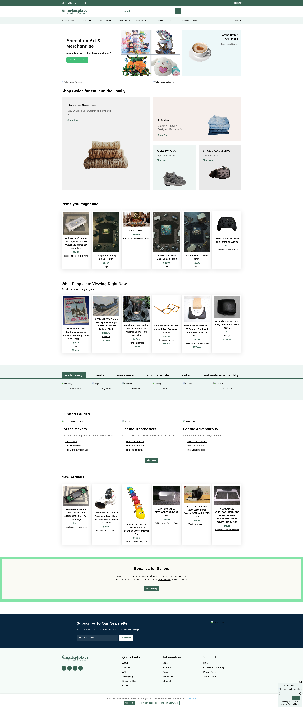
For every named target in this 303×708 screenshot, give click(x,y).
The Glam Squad (135, 441)
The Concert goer (196, 449)
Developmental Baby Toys (136, 542)
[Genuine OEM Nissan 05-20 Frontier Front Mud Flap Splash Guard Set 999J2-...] (196, 324)
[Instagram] (80, 668)
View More (151, 460)
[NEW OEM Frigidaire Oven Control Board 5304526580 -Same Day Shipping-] (76, 514)
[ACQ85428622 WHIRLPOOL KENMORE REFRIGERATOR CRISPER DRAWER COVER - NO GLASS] (227, 514)
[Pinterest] (75, 668)
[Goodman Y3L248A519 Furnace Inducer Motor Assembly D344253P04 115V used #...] (106, 514)
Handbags (159, 20)
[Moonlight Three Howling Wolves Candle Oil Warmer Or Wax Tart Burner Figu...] (136, 324)
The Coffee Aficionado (76, 449)
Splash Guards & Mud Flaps (197, 343)
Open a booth (164, 579)
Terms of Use (209, 676)
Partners (167, 667)
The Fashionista (134, 449)
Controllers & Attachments (227, 249)
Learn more (191, 698)
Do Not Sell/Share (169, 703)
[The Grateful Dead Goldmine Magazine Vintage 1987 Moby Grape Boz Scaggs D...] (76, 324)
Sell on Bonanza (69, 3)
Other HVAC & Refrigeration (106, 530)
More (195, 20)
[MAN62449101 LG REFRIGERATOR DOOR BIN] (166, 514)
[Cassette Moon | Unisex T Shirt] (196, 240)
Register (237, 3)
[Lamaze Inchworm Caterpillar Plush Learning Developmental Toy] (136, 514)
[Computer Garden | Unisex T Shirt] (106, 240)
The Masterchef (73, 445)
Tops (106, 267)
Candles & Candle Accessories (136, 238)
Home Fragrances (136, 343)
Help (84, 3)
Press (165, 672)
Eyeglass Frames (166, 340)
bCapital (167, 681)
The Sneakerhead (135, 445)
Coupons (185, 20)
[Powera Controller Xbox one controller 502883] (227, 240)
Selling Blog (128, 676)
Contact (126, 685)
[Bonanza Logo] (75, 11)
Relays (227, 336)
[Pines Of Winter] (136, 240)
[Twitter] (69, 668)
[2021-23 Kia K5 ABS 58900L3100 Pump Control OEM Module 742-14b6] (196, 514)
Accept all (129, 703)
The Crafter (71, 441)
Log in (227, 3)
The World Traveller (197, 441)
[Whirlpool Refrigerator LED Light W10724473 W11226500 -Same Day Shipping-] (76, 240)
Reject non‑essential (147, 703)
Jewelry (172, 20)
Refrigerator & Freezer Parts (76, 256)
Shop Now (72, 120)
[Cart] (238, 11)
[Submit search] (178, 11)
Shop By (238, 20)
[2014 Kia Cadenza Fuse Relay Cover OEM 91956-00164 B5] (227, 324)
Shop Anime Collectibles (78, 60)
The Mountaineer (196, 445)
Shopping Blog (129, 681)
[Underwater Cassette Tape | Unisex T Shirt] (166, 240)
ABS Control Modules (197, 524)
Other (76, 346)
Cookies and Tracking (213, 667)
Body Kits (106, 337)
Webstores (168, 676)
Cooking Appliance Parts (76, 527)
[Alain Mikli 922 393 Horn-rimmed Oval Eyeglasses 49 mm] (166, 324)
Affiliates (126, 667)
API (124, 672)
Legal (165, 663)
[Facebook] (64, 668)
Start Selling (151, 588)
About (125, 663)
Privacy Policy (210, 672)
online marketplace (138, 576)
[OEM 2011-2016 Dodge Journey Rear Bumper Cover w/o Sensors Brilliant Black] (106, 324)
